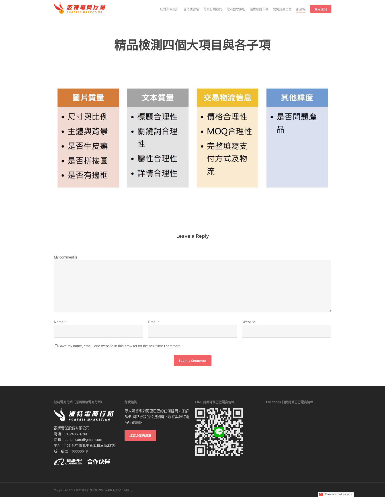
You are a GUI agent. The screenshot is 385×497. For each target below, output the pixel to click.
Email (154, 321)
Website (248, 321)
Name (60, 321)
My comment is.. (66, 257)
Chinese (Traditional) (336, 494)
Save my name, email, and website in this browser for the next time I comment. (119, 345)
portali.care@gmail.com (83, 439)
